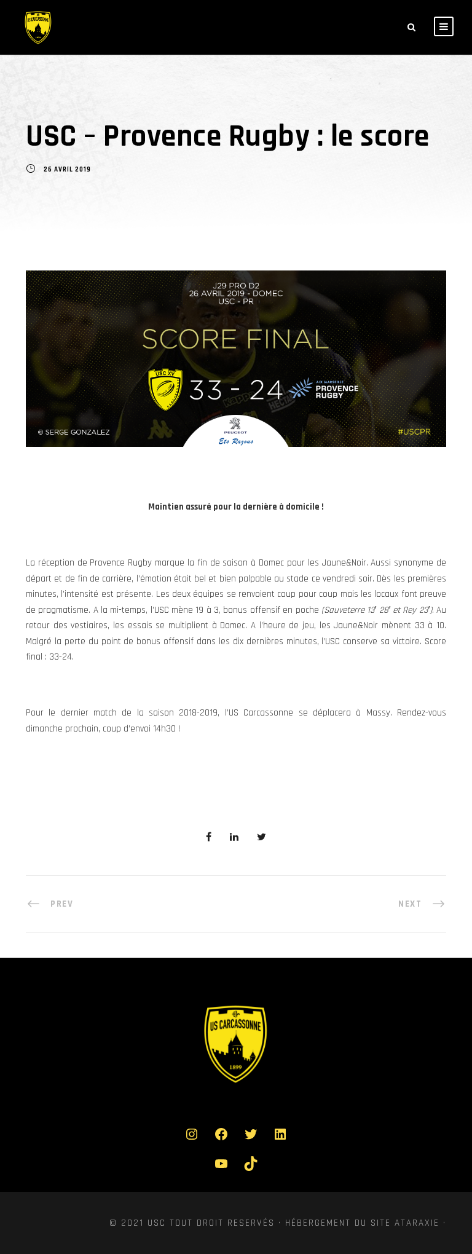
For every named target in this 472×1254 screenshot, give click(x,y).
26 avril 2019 (67, 170)
